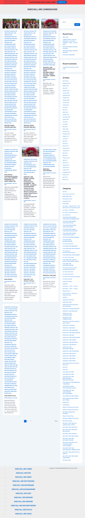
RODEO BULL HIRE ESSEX (69, 325)
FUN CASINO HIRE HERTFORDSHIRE (71, 248)
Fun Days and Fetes (50, 226)
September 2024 (66, 83)
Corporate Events (67, 201)
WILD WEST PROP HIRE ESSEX (70, 427)
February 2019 (66, 148)
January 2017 (66, 167)
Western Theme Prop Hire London (70, 407)
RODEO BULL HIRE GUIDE (49, 275)
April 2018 (65, 155)
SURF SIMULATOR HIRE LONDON (70, 396)
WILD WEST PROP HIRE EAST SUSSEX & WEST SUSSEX (11, 93)
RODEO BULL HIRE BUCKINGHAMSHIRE (23, 489)
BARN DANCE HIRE (67, 196)
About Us (65, 191)
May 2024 (65, 88)
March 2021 (65, 112)
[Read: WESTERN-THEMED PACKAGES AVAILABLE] (11, 23)
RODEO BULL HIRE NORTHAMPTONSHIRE (23, 506)
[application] (26, 1)
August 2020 (66, 119)
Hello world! (65, 37)
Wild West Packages (8, 91)
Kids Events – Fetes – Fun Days (70, 286)
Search (64, 22)
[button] (62, 2)
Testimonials (66, 402)
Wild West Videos (7, 122)
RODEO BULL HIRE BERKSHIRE (70, 311)
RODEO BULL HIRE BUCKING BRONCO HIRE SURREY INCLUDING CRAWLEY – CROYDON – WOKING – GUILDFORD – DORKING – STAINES (49, 72)
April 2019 (65, 143)
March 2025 (65, 81)
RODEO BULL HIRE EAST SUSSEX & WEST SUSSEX (10, 46)
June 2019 (65, 138)
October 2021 (66, 105)
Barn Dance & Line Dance (9, 31)
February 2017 (66, 165)
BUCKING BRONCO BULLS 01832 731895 (42, 2)
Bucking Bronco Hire (47, 31)
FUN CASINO (66, 203)
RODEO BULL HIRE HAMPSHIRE (70, 330)
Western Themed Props (68, 416)
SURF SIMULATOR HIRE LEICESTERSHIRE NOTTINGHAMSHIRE (68, 392)
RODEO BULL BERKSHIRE (69, 54)
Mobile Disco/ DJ (67, 291)
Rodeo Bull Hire (8, 279)
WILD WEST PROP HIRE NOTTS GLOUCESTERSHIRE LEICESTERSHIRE (10, 109)
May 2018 (65, 153)
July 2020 (65, 121)
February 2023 (66, 90)
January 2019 (66, 150)
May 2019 (65, 141)
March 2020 (65, 129)
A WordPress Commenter (68, 67)
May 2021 (65, 109)
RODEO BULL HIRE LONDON (69, 340)
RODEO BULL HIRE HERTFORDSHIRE (71, 332)
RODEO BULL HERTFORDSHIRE (47, 170)
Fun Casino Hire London (68, 257)
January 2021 (66, 114)
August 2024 (66, 85)
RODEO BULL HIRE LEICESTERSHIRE (71, 337)
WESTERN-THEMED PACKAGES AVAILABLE (10, 126)
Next (56, 421)
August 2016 (66, 174)
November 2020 (66, 117)
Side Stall (6, 81)
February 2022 (66, 100)
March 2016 (65, 179)
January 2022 (66, 102)
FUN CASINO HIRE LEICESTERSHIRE (71, 255)
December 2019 (66, 134)
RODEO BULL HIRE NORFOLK (69, 344)
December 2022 (66, 95)
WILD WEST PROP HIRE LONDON (70, 436)
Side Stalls (65, 369)
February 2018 (66, 158)
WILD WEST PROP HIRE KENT (70, 433)
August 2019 (66, 136)
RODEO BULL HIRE (12, 33)
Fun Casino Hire (66, 215)
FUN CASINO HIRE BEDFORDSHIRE (71, 237)
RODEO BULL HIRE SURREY (29, 269)
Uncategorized (66, 404)
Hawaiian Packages (67, 281)
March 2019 (65, 146)
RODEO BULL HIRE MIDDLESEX (70, 342)
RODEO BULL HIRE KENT (68, 335)
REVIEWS (65, 297)
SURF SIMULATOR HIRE (68, 372)
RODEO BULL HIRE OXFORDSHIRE (71, 351)
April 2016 (65, 177)
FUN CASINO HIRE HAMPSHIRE (70, 246)
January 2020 (66, 131)
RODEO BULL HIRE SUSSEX (29, 272)
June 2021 (65, 107)
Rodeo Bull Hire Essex (10, 395)
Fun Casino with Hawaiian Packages (71, 276)
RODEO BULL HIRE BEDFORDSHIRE (71, 308)
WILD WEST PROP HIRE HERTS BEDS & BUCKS (10, 98)
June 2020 (65, 124)
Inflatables (65, 283)
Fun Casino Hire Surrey (68, 271)
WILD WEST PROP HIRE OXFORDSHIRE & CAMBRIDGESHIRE (10, 113)
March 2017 (65, 162)
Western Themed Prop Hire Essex (70, 409)
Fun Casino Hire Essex (68, 243)
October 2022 (66, 97)
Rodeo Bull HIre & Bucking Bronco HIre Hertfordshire (49, 153)
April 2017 (65, 160)
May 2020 (65, 126)
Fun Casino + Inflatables (68, 210)
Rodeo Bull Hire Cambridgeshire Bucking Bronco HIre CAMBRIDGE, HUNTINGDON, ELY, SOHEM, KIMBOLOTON (11, 178)
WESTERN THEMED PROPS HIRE (11, 89)
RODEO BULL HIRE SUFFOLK (30, 267)
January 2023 (66, 93)
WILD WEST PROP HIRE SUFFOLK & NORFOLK (10, 117)
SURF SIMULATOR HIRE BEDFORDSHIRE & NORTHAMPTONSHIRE (68, 378)
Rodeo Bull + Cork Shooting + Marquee (29, 280)
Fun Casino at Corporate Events (70, 212)
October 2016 (66, 170)
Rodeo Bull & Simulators (48, 149)
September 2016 (66, 172)
